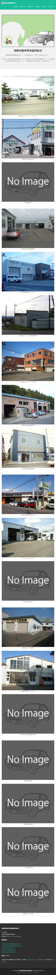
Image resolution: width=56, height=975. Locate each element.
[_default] (8, 3)
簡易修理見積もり (32, 959)
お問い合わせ (51, 6)
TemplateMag (36, 972)
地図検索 (38, 6)
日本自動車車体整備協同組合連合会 (11, 944)
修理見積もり (30, 6)
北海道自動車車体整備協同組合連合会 (12, 946)
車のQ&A (44, 6)
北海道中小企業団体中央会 (9, 950)
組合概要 (16, 6)
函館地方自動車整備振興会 (9, 952)
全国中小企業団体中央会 (8, 948)
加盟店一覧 (22, 6)
